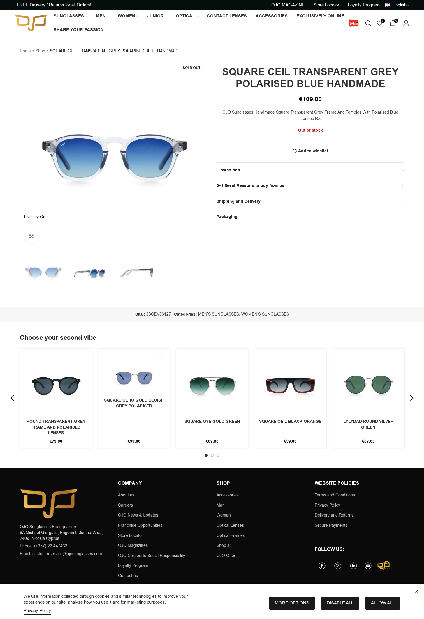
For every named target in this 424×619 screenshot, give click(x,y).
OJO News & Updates (138, 515)
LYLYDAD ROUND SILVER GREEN (368, 424)
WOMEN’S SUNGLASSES (265, 314)
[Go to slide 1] (206, 455)
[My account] (406, 23)
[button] (12, 398)
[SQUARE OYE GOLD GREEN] (212, 384)
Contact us (128, 576)
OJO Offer (227, 555)
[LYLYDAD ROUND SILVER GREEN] (368, 384)
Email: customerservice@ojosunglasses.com (61, 554)
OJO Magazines (133, 545)
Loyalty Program (133, 565)
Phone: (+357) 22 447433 (43, 546)
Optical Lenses (230, 525)
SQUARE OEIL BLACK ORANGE (290, 422)
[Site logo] (31, 23)
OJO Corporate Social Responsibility (151, 555)
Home (25, 51)
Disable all (340, 603)
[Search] (368, 23)
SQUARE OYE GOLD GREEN (212, 422)
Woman (224, 515)
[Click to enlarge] (31, 236)
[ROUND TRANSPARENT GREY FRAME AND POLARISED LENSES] (56, 384)
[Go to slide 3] (218, 455)
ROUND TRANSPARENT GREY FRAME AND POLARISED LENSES (56, 427)
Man (221, 505)
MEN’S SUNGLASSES (218, 314)
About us (126, 495)
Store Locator (130, 535)
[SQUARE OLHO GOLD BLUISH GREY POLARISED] (134, 374)
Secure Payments (331, 525)
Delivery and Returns (334, 515)
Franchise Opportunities (140, 525)
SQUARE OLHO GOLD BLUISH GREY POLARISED (134, 403)
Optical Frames (231, 535)
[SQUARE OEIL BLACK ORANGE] (290, 384)
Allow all (383, 603)
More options (292, 603)
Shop (40, 51)
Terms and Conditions (335, 495)
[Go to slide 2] (212, 455)
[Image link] (49, 503)
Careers (125, 505)
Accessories (228, 495)
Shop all (224, 545)
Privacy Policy (327, 505)
